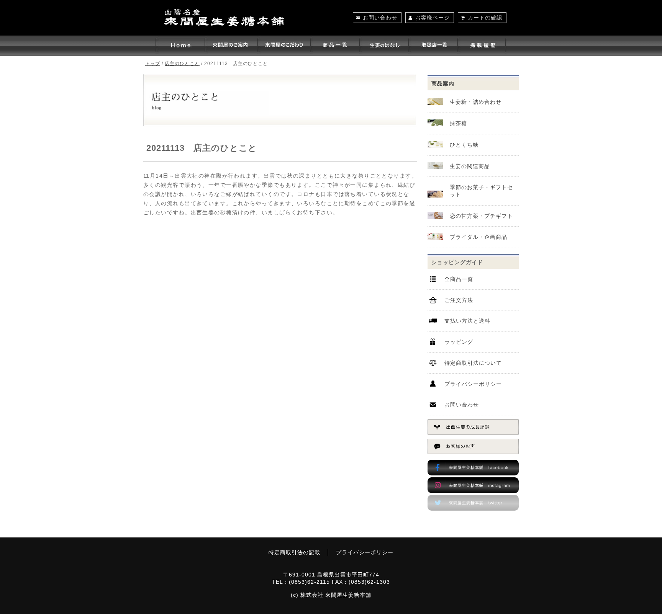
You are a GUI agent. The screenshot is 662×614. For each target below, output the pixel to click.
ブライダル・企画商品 (478, 237)
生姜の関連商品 (470, 166)
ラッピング (458, 342)
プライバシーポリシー (473, 384)
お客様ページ (432, 18)
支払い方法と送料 (467, 321)
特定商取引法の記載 (294, 552)
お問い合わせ (380, 18)
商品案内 (442, 83)
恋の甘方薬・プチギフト (481, 216)
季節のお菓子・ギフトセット (481, 191)
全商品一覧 (458, 279)
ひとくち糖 (464, 145)
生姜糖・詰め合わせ (475, 102)
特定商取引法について (473, 363)
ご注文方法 (458, 300)
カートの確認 (485, 18)
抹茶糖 (458, 123)
